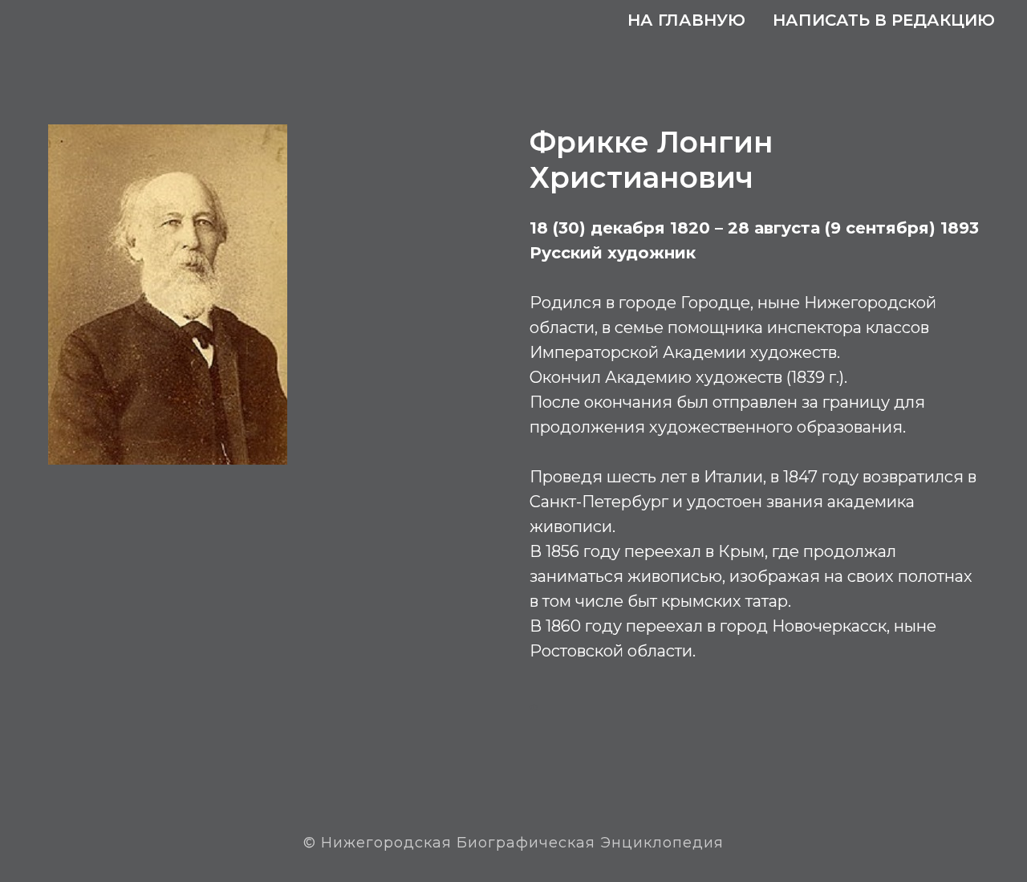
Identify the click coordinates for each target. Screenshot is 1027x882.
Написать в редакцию (884, 20)
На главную (686, 20)
